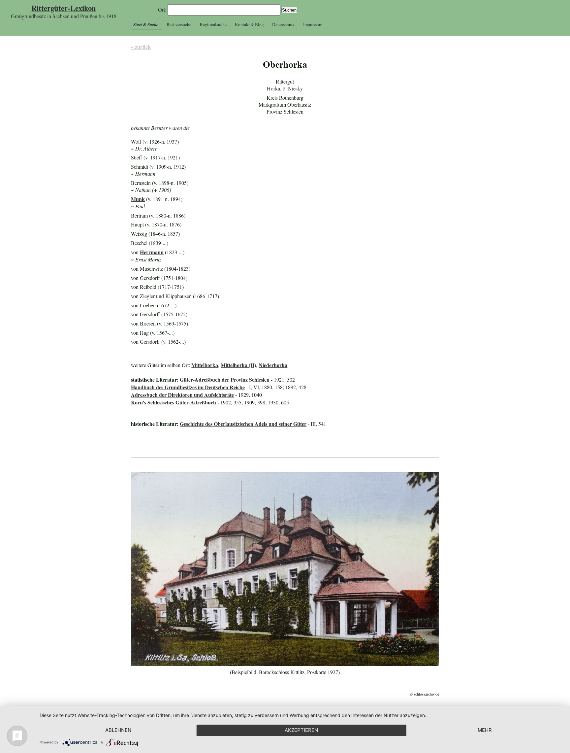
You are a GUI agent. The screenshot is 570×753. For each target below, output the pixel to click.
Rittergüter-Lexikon (63, 8)
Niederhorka (273, 365)
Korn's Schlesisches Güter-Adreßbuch (173, 402)
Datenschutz (283, 24)
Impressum (312, 24)
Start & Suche (145, 24)
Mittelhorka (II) (238, 365)
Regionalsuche (213, 24)
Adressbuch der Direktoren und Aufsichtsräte (182, 394)
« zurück (141, 47)
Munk (138, 199)
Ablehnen (118, 730)
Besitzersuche (179, 24)
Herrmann (152, 252)
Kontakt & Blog (249, 24)
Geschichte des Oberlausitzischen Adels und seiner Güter (243, 424)
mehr (485, 730)
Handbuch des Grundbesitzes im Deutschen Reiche (188, 387)
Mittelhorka (204, 365)
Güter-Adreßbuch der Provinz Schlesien (224, 379)
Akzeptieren (301, 730)
